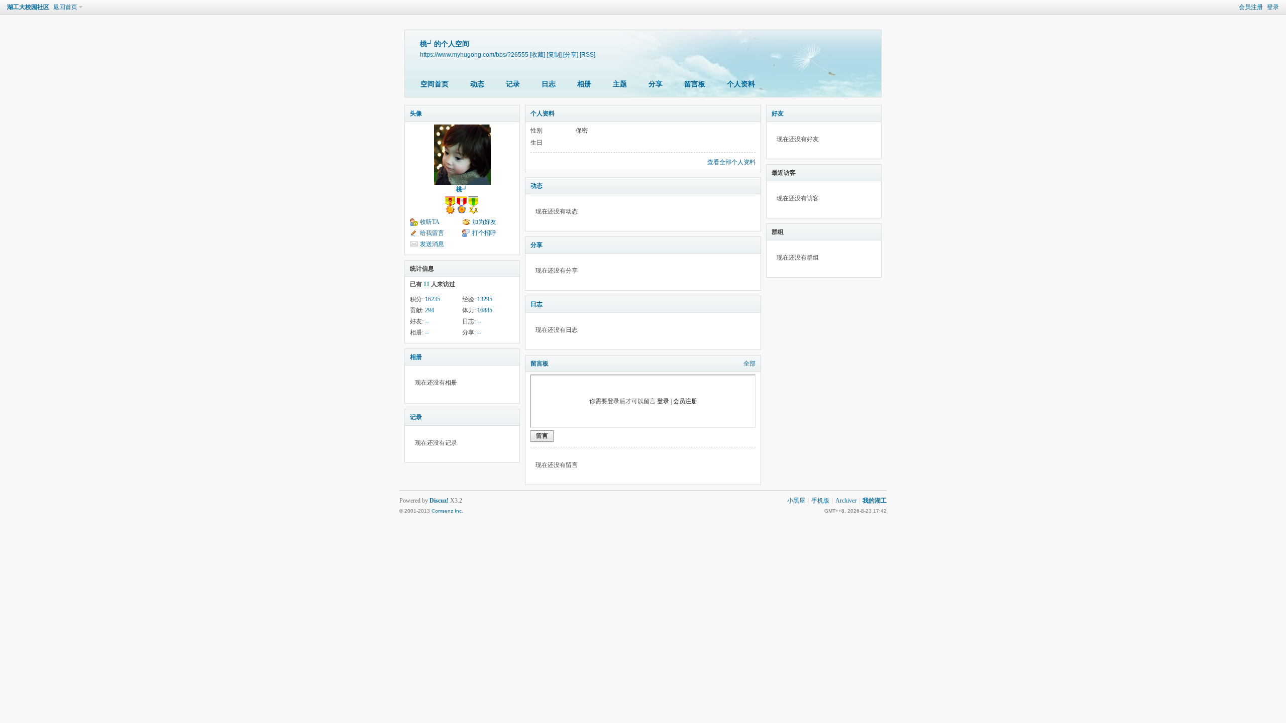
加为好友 (484, 221)
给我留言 (432, 232)
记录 (513, 84)
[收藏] (537, 54)
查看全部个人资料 (731, 162)
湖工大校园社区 (28, 7)
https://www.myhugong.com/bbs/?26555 (474, 54)
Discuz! (439, 500)
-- (427, 321)
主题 (620, 84)
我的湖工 (875, 500)
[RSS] (587, 54)
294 (429, 310)
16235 (432, 299)
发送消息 (432, 244)
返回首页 (65, 7)
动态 (477, 84)
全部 (749, 363)
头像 (416, 113)
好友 (778, 113)
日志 (549, 84)
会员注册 (1251, 7)
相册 (584, 84)
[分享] (570, 54)
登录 (1273, 7)
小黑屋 (796, 500)
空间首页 (434, 84)
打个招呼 (484, 232)
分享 (656, 84)
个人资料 (741, 84)
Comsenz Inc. (447, 511)
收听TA (430, 221)
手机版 (820, 500)
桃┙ (462, 189)
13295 (484, 299)
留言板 (694, 84)
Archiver (845, 500)
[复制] (554, 54)
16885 (484, 310)
